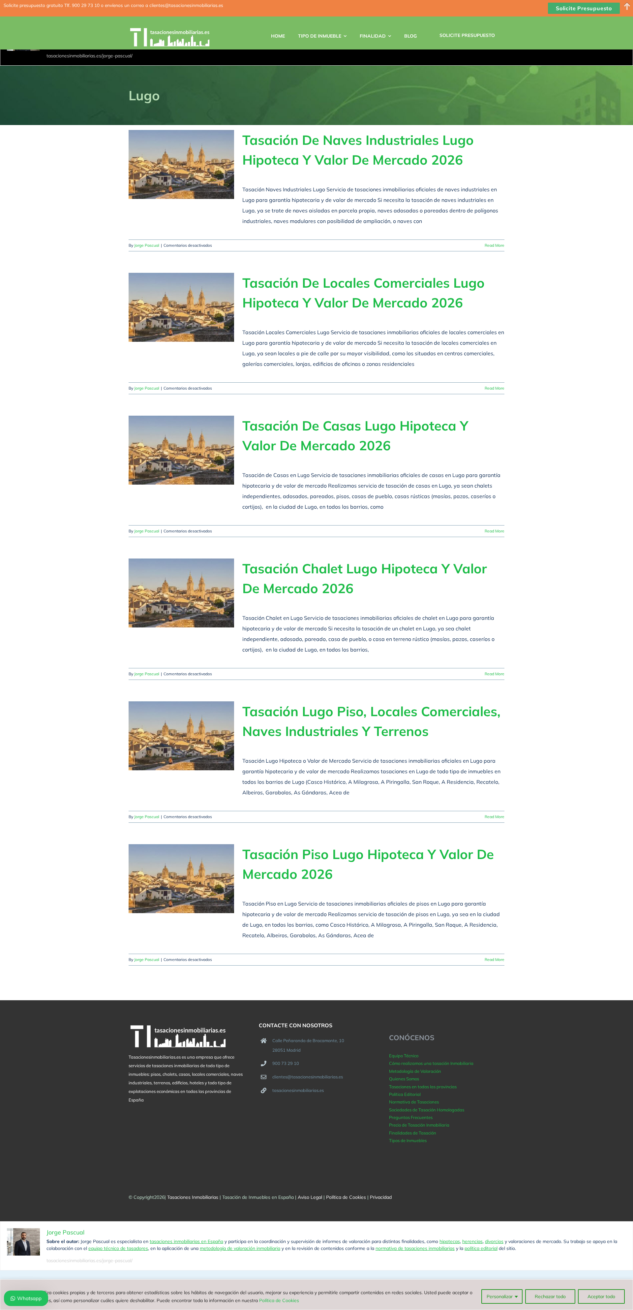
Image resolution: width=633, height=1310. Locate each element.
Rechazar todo (550, 1296)
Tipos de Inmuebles (408, 1140)
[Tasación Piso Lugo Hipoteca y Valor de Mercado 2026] (181, 878)
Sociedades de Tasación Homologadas (426, 1109)
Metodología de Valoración (415, 1071)
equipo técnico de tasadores (118, 1248)
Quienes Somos (404, 1078)
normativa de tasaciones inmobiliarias (415, 1248)
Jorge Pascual (146, 245)
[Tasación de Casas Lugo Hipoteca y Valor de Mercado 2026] (181, 450)
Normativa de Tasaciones (414, 1101)
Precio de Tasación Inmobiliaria (419, 1125)
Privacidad (381, 1197)
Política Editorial (405, 1094)
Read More (494, 245)
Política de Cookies (279, 1300)
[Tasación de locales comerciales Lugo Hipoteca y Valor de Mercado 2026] (181, 307)
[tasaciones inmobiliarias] (176, 37)
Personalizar (500, 1296)
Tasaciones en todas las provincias (423, 1086)
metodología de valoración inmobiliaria (240, 1248)
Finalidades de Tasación (412, 1132)
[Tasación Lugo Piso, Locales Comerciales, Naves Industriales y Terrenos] (181, 735)
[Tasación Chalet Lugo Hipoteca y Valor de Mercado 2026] (181, 593)
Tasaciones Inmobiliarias (192, 1197)
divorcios (494, 1241)
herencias (472, 1241)
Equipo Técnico (403, 1055)
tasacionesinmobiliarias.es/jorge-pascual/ (89, 56)
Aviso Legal (310, 1197)
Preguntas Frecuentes (411, 1117)
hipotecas (449, 1241)
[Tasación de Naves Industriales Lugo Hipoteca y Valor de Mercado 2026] (181, 164)
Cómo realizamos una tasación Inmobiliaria (431, 1063)
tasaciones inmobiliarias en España (186, 1241)
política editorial (481, 1248)
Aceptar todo (601, 1296)
